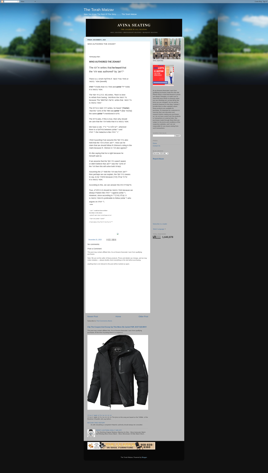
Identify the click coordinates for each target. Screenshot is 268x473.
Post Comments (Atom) (104, 321)
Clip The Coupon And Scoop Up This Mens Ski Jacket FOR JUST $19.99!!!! (117, 327)
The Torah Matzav (99, 10)
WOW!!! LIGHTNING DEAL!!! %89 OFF (109, 430)
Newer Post (92, 316)
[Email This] (107, 240)
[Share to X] (111, 240)
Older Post (143, 316)
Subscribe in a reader (160, 224)
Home (118, 316)
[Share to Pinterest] (115, 240)
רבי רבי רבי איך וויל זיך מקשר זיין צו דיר (99, 415)
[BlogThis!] (109, 240)
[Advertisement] (168, 176)
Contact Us (156, 146)
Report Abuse (158, 159)
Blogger (144, 457)
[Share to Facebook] (113, 240)
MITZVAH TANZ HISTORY (96, 423)
